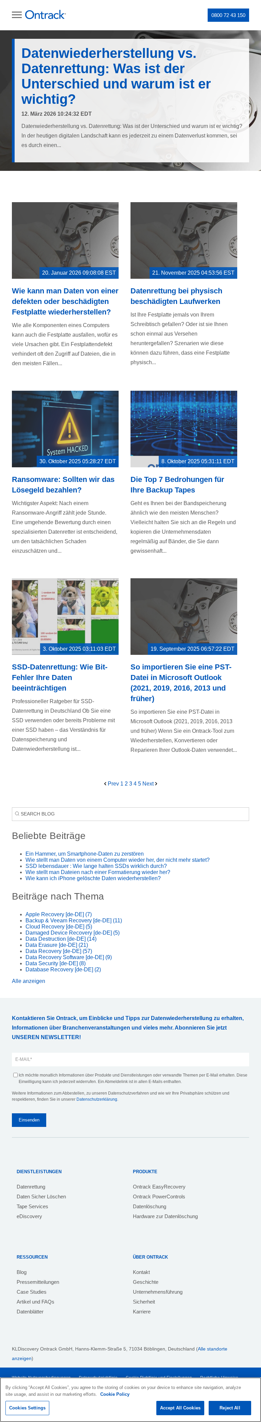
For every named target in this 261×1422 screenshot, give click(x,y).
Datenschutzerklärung (96, 1099)
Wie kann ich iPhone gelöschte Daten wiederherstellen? (93, 878)
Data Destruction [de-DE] (61, 939)
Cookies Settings (27, 1407)
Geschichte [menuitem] (145, 1282)
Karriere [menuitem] (142, 1311)
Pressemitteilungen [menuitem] (38, 1282)
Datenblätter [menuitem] (30, 1311)
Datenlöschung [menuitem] (149, 1206)
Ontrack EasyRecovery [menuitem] (159, 1187)
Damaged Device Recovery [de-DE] (72, 933)
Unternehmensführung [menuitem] (157, 1292)
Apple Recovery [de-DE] (58, 914)
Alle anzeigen (28, 981)
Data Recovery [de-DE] (58, 951)
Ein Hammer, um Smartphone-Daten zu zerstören (84, 854)
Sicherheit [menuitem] (144, 1302)
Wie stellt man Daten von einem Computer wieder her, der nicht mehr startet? (117, 860)
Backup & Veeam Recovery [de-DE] (73, 920)
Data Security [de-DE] (55, 963)
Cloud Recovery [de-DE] (58, 927)
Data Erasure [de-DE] (56, 945)
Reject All (230, 1407)
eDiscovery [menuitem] (29, 1216)
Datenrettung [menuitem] (31, 1187)
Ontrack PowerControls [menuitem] (159, 1196)
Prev (113, 784)
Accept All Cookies (180, 1407)
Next (148, 784)
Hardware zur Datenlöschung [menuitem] (165, 1216)
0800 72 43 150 (228, 15)
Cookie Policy (114, 1394)
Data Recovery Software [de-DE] (68, 957)
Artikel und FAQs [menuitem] (35, 1302)
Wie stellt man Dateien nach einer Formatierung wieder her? (97, 872)
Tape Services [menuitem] (32, 1206)
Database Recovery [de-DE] (63, 969)
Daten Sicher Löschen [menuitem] (41, 1196)
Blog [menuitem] (22, 1272)
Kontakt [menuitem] (141, 1272)
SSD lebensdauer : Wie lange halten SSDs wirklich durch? (96, 866)
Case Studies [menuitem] (32, 1292)
